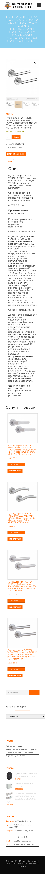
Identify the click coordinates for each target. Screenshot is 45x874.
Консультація (15, 471)
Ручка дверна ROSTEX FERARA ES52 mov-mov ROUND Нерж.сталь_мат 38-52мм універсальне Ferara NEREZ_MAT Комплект (22, 449)
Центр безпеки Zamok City (24, 844)
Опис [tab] (10, 161)
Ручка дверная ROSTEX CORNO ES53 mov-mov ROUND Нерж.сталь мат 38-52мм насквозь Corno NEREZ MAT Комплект (23, 586)
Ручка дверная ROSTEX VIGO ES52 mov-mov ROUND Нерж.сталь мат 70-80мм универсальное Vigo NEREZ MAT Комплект (22, 654)
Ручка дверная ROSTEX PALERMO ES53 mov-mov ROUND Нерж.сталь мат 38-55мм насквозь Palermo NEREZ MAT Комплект (22, 517)
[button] (35, 63)
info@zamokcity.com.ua (23, 841)
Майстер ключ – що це (14, 746)
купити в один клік (15, 154)
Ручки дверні (18, 147)
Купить (16, 137)
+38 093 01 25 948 (20, 831)
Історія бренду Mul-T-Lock (15, 756)
